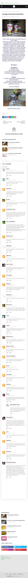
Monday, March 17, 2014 (11, 170)
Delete (10, 175)
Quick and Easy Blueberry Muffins (15, 147)
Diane (7, 178)
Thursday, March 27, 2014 (11, 441)
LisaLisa (8, 325)
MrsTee (7, 394)
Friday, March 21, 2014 (11, 395)
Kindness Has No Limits (12, 537)
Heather (8, 199)
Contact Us (15, 574)
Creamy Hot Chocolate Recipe (14, 153)
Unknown (8, 283)
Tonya (7, 315)
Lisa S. (7, 431)
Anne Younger (9, 264)
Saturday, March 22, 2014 (11, 418)
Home (3, 11)
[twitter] (20, 547)
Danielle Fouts (9, 336)
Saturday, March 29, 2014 (11, 452)
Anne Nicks (8, 255)
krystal (8, 365)
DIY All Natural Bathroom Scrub (14, 525)
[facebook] (7, 547)
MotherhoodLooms (10, 209)
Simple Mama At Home (7, 16)
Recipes (6, 11)
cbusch (7, 168)
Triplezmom (9, 275)
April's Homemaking (10, 221)
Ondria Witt (9, 188)
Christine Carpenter (10, 356)
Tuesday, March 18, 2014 (11, 256)
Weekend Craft (9, 236)
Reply (7, 175)
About (10, 574)
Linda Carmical (9, 417)
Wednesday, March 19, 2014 (12, 296)
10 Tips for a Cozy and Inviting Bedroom (16, 520)
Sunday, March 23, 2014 (11, 433)
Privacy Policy (20, 574)
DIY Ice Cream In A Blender (14, 142)
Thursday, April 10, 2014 (11, 463)
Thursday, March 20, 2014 (11, 326)
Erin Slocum (9, 304)
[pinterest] (20, 550)
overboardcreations (11, 462)
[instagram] (7, 550)
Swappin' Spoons (10, 346)
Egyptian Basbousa (11, 531)
